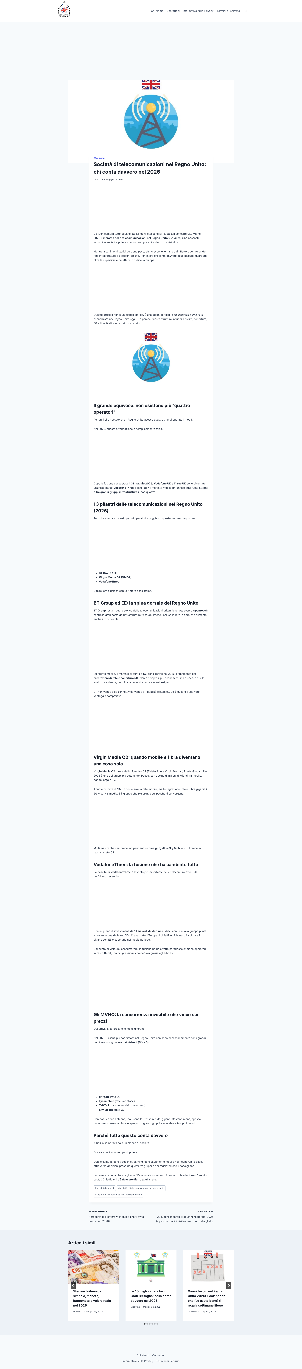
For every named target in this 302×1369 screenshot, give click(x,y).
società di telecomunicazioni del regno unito (141, 1188)
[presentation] (93, 1267)
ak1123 (99, 179)
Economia (99, 158)
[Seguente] (228, 1285)
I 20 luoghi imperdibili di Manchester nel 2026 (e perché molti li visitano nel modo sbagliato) (184, 1216)
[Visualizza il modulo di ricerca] (246, 11)
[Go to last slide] (73, 1285)
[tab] (144, 1324)
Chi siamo (157, 10)
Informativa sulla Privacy (198, 10)
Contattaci (173, 10)
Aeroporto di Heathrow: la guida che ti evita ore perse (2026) (116, 1216)
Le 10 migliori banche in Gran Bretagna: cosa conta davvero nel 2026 (151, 1296)
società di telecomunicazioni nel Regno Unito (118, 1194)
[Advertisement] (151, 56)
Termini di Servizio (228, 10)
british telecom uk (104, 1188)
